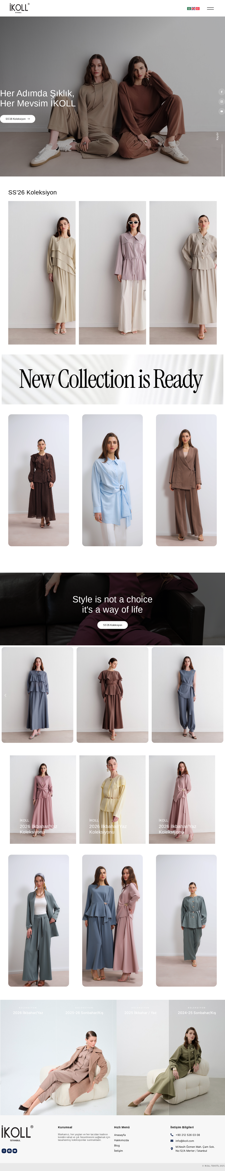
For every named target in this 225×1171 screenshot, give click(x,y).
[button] (5, 695)
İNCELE (28, 1111)
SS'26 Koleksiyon (16, 118)
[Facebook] (9, 1151)
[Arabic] (189, 8)
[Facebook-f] (222, 92)
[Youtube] (222, 111)
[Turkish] (198, 8)
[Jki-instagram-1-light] (222, 101)
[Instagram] (4, 1151)
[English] (193, 8)
